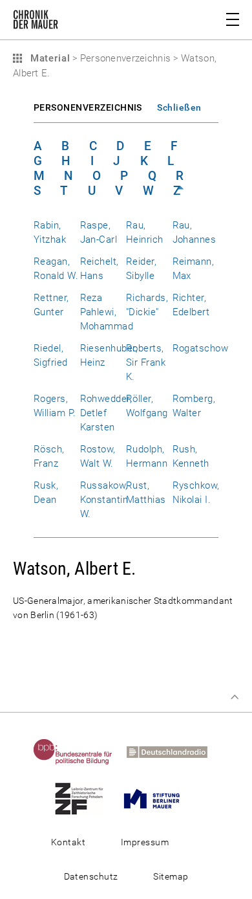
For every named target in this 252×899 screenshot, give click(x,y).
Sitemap (170, 876)
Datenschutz (91, 876)
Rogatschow (201, 348)
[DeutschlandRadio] (173, 751)
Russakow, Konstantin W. (104, 500)
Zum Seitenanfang (234, 697)
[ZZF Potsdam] (85, 798)
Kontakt (68, 842)
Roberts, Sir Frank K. (145, 362)
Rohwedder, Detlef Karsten (106, 413)
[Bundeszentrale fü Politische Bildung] (79, 751)
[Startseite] (35, 22)
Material (48, 58)
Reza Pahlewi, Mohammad (107, 312)
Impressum (145, 842)
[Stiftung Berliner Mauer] (158, 798)
